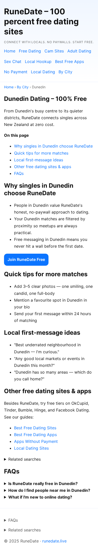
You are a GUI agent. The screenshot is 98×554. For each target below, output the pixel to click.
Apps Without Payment (36, 441)
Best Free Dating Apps (35, 434)
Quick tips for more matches (41, 153)
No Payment (15, 71)
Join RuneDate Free (26, 259)
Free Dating (30, 50)
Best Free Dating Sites (35, 427)
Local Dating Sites (31, 448)
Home (9, 50)
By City (65, 71)
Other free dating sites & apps (42, 166)
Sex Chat (12, 61)
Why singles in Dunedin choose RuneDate (53, 146)
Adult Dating (79, 50)
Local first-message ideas (38, 159)
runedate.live (54, 540)
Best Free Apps (69, 61)
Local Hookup (38, 61)
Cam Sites (54, 50)
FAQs (19, 173)
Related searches (24, 459)
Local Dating (43, 71)
